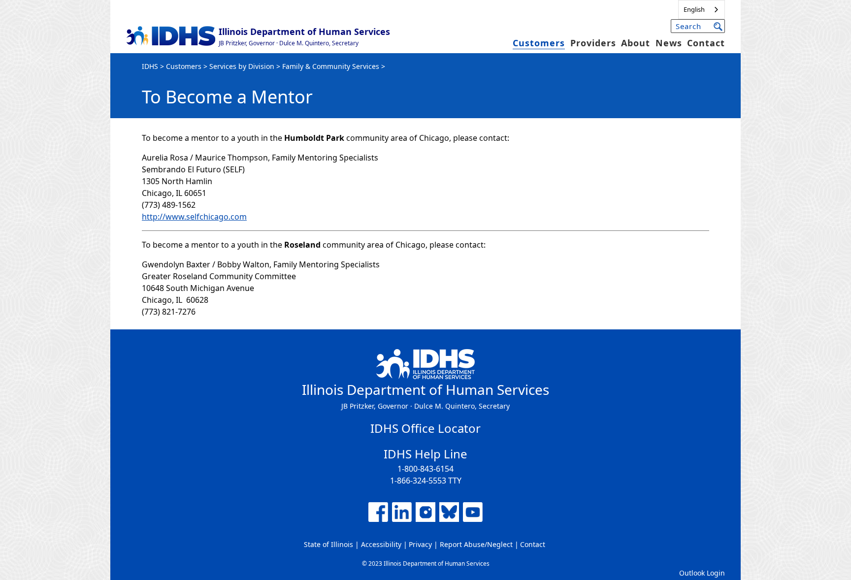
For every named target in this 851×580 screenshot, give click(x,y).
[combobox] (701, 9)
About (635, 43)
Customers (539, 43)
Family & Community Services (330, 66)
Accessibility (381, 544)
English (694, 9)
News (668, 43)
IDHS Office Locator (425, 428)
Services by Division (241, 66)
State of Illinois (328, 544)
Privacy (420, 544)
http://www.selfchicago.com (194, 216)
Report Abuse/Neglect (476, 544)
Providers (593, 43)
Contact (706, 43)
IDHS (150, 66)
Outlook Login (702, 573)
